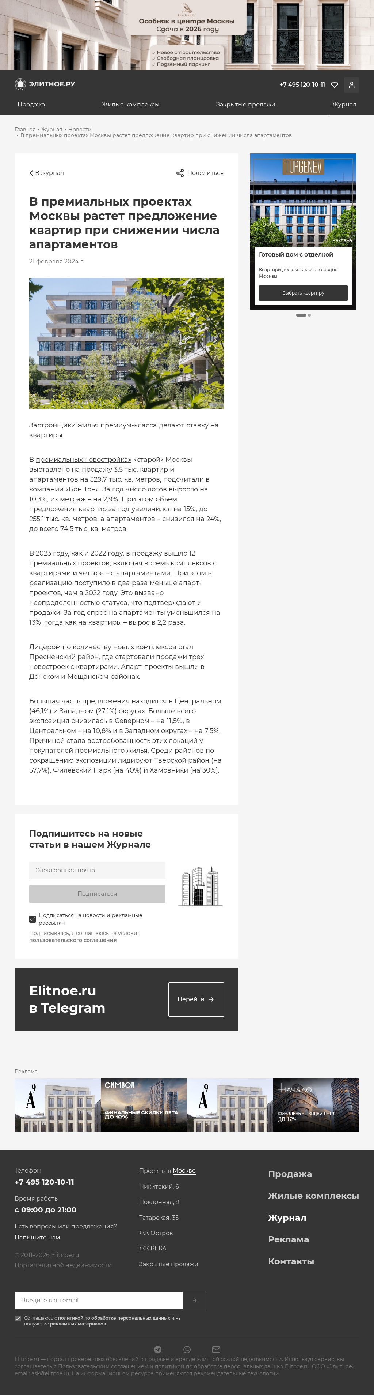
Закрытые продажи (245, 104)
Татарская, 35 (159, 1218)
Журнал (344, 104)
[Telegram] (157, 1350)
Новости (80, 129)
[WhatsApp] (187, 1350)
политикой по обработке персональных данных (114, 1318)
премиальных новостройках (83, 460)
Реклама (288, 1239)
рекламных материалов (78, 1324)
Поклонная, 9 (159, 1202)
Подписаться (97, 893)
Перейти (191, 999)
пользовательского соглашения (73, 940)
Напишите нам (37, 1237)
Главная (25, 129)
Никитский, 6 (159, 1186)
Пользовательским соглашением (104, 1366)
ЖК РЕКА (153, 1248)
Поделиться (205, 172)
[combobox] (184, 1170)
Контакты (291, 1261)
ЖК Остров (156, 1233)
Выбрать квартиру (304, 293)
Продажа (31, 104)
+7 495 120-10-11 (44, 1182)
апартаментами (143, 573)
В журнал (49, 172)
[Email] (216, 1350)
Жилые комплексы (131, 104)
